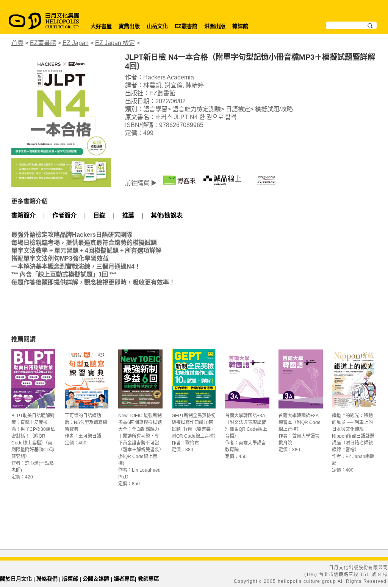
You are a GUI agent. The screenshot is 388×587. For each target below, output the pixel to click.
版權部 (70, 579)
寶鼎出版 (129, 26)
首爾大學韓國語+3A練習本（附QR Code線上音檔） (299, 422)
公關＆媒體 (96, 579)
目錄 (99, 215)
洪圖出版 (214, 26)
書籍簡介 (23, 215)
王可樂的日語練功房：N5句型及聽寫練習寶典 (86, 422)
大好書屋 (101, 26)
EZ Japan (76, 43)
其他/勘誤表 (167, 215)
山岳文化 (157, 26)
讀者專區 (124, 579)
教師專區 (148, 579)
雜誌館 (240, 26)
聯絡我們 (47, 579)
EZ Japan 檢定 (115, 43)
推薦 (128, 215)
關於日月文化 (16, 579)
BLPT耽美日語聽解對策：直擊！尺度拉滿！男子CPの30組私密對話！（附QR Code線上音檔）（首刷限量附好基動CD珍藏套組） (33, 436)
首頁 (17, 43)
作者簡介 (64, 215)
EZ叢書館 (186, 26)
